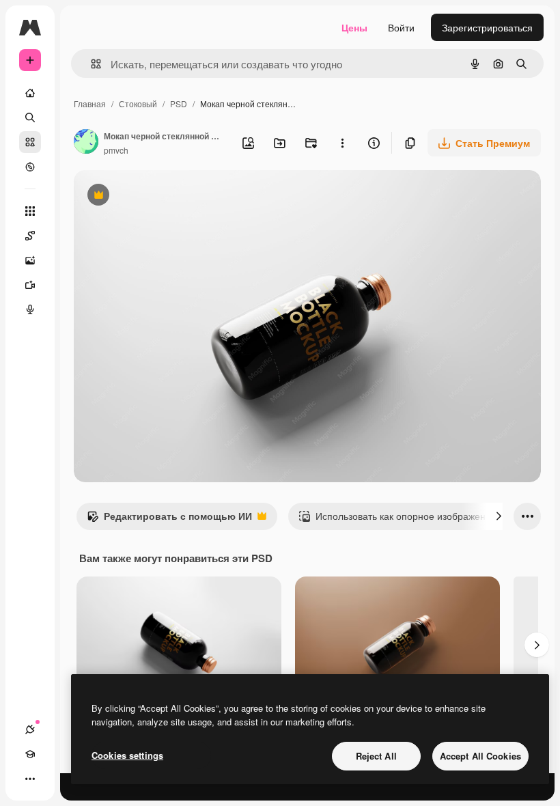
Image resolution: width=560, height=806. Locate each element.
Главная (90, 103)
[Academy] (30, 754)
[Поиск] (30, 117)
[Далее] (498, 516)
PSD (178, 103)
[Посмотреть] (30, 167)
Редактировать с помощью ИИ (169, 519)
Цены (354, 27)
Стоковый (138, 103)
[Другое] (30, 779)
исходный (165, 196)
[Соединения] (30, 729)
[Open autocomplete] (90, 64)
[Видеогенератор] (30, 285)
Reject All (376, 755)
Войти (401, 27)
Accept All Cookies (480, 755)
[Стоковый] (30, 142)
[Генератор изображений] (30, 260)
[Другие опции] (342, 142)
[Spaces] (30, 236)
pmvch (116, 150)
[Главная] (30, 93)
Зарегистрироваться (487, 27)
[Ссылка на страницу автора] (86, 142)
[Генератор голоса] (30, 309)
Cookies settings (127, 755)
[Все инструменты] (30, 211)
